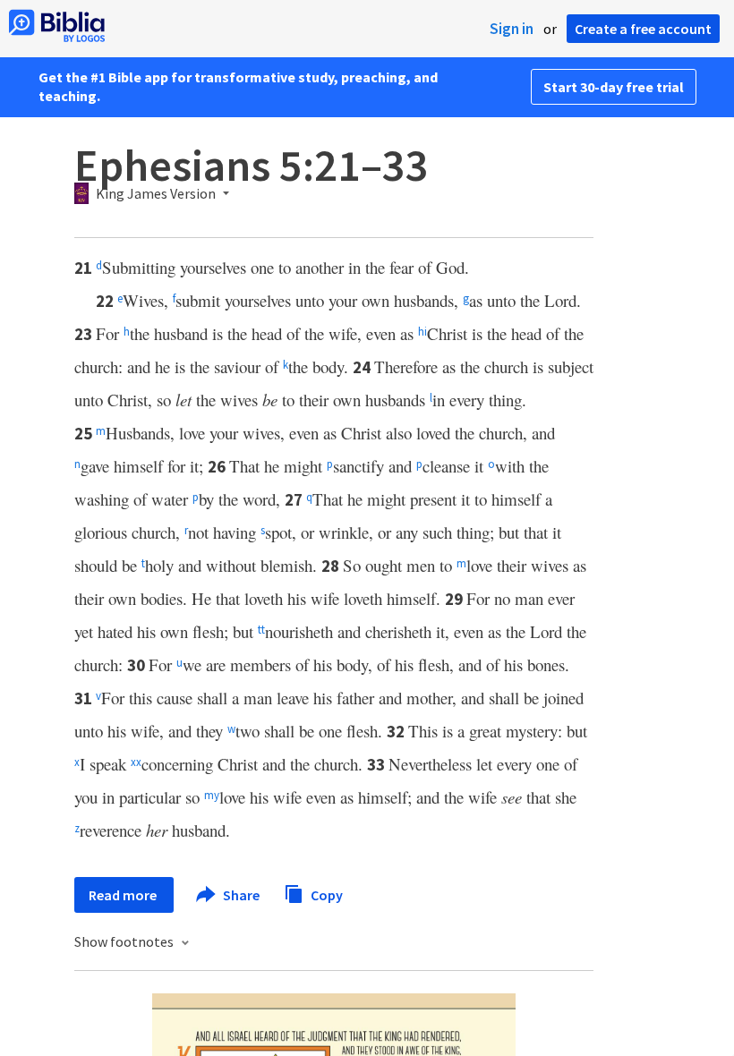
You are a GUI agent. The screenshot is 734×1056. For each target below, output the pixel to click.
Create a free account (643, 29)
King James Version (156, 194)
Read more (124, 895)
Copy (325, 894)
